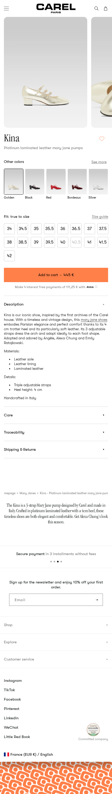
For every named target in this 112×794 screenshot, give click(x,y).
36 (62, 228)
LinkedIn (11, 718)
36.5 (76, 228)
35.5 (49, 228)
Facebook (12, 699)
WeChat (11, 727)
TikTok (9, 690)
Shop (8, 625)
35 (36, 228)
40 (62, 242)
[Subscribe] (97, 600)
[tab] (51, 561)
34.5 (23, 228)
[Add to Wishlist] (102, 139)
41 (89, 242)
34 (9, 228)
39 (36, 242)
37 (89, 228)
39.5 (49, 242)
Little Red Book (17, 737)
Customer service (19, 659)
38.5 (22, 242)
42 (9, 255)
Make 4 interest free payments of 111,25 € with (50, 287)
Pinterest (11, 709)
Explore (10, 642)
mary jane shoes (94, 319)
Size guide (100, 216)
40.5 (77, 243)
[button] (6, 8)
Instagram (13, 680)
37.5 (103, 228)
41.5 (103, 242)
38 (9, 242)
